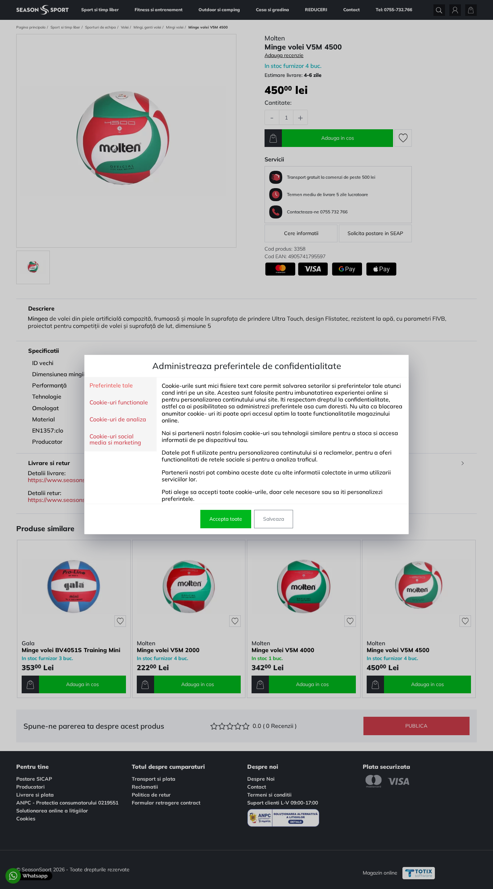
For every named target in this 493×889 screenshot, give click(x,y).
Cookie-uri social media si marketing (115, 439)
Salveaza (273, 519)
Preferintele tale (111, 385)
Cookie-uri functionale (119, 402)
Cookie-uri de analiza (118, 419)
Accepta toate (225, 519)
